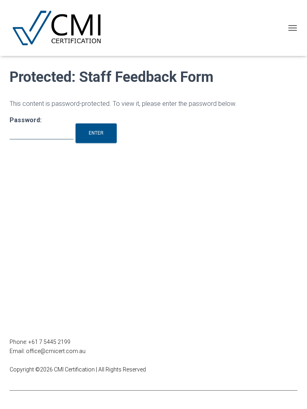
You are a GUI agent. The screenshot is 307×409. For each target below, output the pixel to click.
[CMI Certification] (61, 28)
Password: (26, 120)
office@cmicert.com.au (56, 351)
